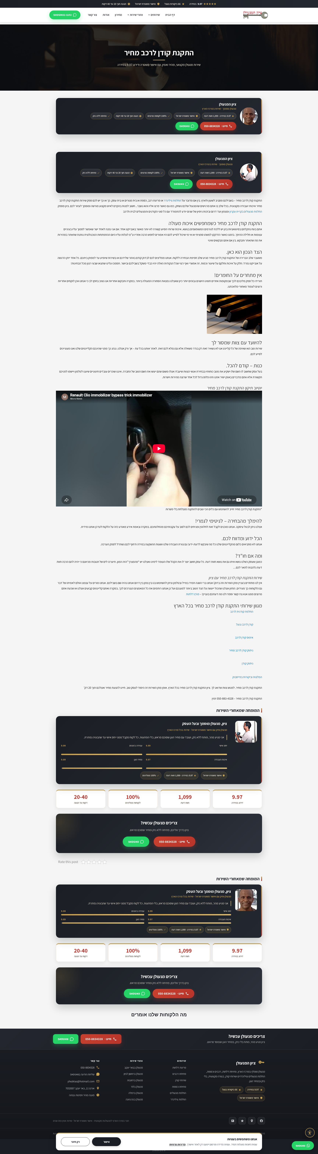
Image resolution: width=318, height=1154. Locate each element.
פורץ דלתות (192, 594)
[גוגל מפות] (251, 1120)
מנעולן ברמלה (135, 1093)
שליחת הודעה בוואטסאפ (82, 1074)
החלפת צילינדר (172, 200)
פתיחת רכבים (179, 1073)
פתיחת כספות (179, 1086)
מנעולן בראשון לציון (133, 1073)
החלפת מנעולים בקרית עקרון (245, 211)
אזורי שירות (136, 15)
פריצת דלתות (179, 1067)
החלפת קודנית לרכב (241, 611)
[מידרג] (242, 1120)
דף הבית (170, 15)
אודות (106, 15)
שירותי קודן (180, 1080)
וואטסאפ (184, 126)
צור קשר (92, 15)
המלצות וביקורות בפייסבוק (247, 677)
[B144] (232, 1120)
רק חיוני (75, 1142)
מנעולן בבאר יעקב (133, 1067)
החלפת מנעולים (178, 1093)
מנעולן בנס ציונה (134, 1099)
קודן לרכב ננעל (244, 624)
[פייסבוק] (261, 1120)
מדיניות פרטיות (177, 1144)
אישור (106, 1142)
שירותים (155, 15)
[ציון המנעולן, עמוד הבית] (255, 15)
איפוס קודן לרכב (244, 637)
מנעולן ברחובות (135, 1080)
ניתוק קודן (247, 663)
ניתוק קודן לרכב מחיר (241, 650)
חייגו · (216, 126)
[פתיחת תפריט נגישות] (310, 1132)
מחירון (118, 15)
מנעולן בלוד (137, 1086)
